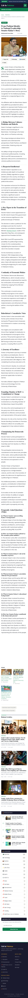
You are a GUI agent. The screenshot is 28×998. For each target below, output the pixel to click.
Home (2, 15)
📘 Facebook (22, 59)
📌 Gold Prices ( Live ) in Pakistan (14, 914)
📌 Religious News (14, 901)
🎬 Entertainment (14, 887)
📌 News (14, 881)
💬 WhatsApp (14, 59)
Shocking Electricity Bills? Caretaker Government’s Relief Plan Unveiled (6, 678)
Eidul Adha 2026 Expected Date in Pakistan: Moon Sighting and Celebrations (13, 770)
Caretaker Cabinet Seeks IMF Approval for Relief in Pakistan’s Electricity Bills (18, 679)
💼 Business (14, 861)
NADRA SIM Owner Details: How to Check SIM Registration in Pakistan (18, 844)
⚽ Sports (14, 874)
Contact (17, 959)
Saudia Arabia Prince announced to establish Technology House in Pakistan (12, 799)
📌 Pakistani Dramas (14, 891)
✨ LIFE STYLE (14, 867)
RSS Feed (17, 967)
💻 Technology (14, 857)
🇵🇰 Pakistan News (5, 978)
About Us (17, 956)
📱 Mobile (14, 871)
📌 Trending (14, 911)
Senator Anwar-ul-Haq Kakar (8, 710)
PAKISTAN (7, 15)
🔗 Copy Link (5, 59)
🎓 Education (14, 864)
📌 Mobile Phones (14, 894)
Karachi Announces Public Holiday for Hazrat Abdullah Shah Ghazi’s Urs (18, 837)
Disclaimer (17, 964)
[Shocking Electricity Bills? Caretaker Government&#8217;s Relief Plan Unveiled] (6, 672)
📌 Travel (14, 897)
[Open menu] (25, 5)
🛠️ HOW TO (14, 877)
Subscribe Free (14, 929)
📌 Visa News (14, 884)
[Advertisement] (14, 649)
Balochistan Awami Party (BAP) (9, 707)
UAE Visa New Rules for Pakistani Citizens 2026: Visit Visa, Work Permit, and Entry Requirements (17, 818)
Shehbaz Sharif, (11, 231)
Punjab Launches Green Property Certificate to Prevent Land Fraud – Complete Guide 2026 (14, 824)
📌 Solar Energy (14, 907)
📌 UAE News (14, 904)
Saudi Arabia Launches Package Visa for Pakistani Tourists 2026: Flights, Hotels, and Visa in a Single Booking (13, 739)
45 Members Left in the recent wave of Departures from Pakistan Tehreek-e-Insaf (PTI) (6, 695)
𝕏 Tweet (4, 62)
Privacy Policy (18, 962)
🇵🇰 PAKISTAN (14, 854)
